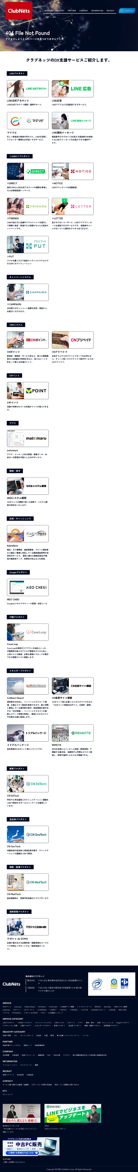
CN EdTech (42, 1006)
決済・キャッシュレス (20, 518)
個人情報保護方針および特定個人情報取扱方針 (90, 1055)
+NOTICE (63, 1010)
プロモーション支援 (10, 1025)
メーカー (86, 1035)
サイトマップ (7, 1094)
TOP (47, 17)
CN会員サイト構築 (67, 1006)
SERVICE (48, 10)
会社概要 (6, 1055)
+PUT (43, 1013)
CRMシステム (16, 324)
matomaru (6, 1010)
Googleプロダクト (18, 572)
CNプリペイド (29, 1010)
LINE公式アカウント (98, 1010)
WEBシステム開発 (120, 1006)
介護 (45, 1035)
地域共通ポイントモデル (11, 1045)
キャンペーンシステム (20, 277)
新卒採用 (20, 1075)
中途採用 (30, 1075)
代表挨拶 (15, 1055)
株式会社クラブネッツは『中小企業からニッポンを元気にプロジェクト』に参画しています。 (20, 1129)
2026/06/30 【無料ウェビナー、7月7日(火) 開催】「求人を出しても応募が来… (104, 3)
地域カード (28, 1045)
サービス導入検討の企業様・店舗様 (16, 1084)
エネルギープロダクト (20, 670)
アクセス (66, 1055)
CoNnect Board (29, 1006)
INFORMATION (97, 10)
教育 (52, 1035)
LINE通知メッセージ (55, 1013)
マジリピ (6, 1013)
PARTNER (72, 10)
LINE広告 (112, 1010)
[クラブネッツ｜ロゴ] (18, 11)
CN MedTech (16, 1013)
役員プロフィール (28, 1055)
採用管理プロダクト (19, 911)
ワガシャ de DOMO (31, 1013)
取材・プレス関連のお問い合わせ (67, 1084)
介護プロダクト (17, 617)
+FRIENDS (74, 1010)
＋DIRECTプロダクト (19, 156)
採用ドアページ (8, 1075)
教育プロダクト (17, 768)
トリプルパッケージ (84, 1006)
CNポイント (7, 1006)
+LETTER (84, 1010)
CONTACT (129, 10)
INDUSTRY (59, 10)
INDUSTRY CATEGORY (14, 1031)
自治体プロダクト (18, 819)
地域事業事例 (39, 1045)
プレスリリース (26, 1065)
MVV (49, 1055)
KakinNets (107, 1006)
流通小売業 (7, 1035)
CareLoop (17, 1006)
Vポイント (14, 375)
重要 (36, 1065)
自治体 (38, 1035)
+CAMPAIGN (41, 1010)
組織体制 (41, 1055)
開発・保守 (14, 470)
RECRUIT (110, 10)
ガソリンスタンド (26, 1035)
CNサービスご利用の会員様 (42, 1084)
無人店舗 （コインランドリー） (68, 1035)
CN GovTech (53, 1006)
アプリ (12, 423)
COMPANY (83, 10)
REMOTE (98, 1006)
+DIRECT (53, 1010)
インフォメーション (10, 1065)
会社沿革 (57, 1055)
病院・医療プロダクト (20, 867)
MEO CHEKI (122, 1010)
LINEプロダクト (17, 73)
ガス (15, 1035)
